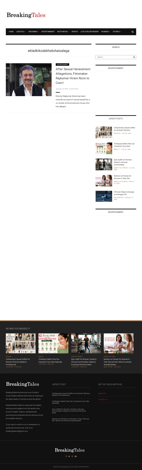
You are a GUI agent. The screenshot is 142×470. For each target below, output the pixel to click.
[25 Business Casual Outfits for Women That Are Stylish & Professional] (104, 132)
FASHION (117, 133)
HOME (11, 32)
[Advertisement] (116, 93)
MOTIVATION (62, 32)
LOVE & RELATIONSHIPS (90, 32)
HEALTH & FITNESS (121, 168)
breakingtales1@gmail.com (17, 431)
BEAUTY (117, 149)
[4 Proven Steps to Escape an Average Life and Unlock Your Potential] (104, 196)
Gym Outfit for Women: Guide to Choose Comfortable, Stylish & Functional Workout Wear (84, 362)
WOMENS (105, 32)
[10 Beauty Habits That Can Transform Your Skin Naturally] (104, 148)
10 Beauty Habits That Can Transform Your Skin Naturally (70, 402)
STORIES (116, 32)
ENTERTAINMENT (48, 32)
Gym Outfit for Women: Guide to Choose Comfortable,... (123, 162)
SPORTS (75, 32)
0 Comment (74, 89)
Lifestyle (20, 32)
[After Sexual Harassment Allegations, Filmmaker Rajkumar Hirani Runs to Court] (29, 79)
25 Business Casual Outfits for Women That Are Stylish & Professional (18, 362)
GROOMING (32, 32)
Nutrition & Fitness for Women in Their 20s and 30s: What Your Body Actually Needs (117, 362)
